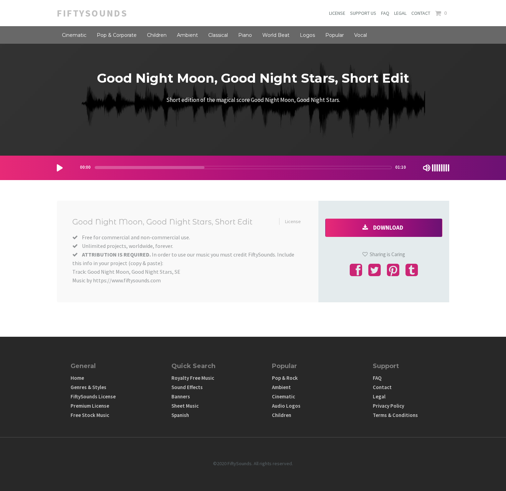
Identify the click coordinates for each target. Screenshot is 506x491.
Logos (307, 35)
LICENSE (337, 13)
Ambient (187, 35)
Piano (245, 35)
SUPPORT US (363, 13)
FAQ (385, 13)
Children (157, 35)
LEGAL (400, 13)
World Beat (275, 35)
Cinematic (74, 35)
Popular (334, 35)
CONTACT (420, 13)
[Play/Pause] (60, 167)
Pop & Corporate (117, 35)
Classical (218, 35)
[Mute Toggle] (426, 167)
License (293, 221)
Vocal (360, 35)
